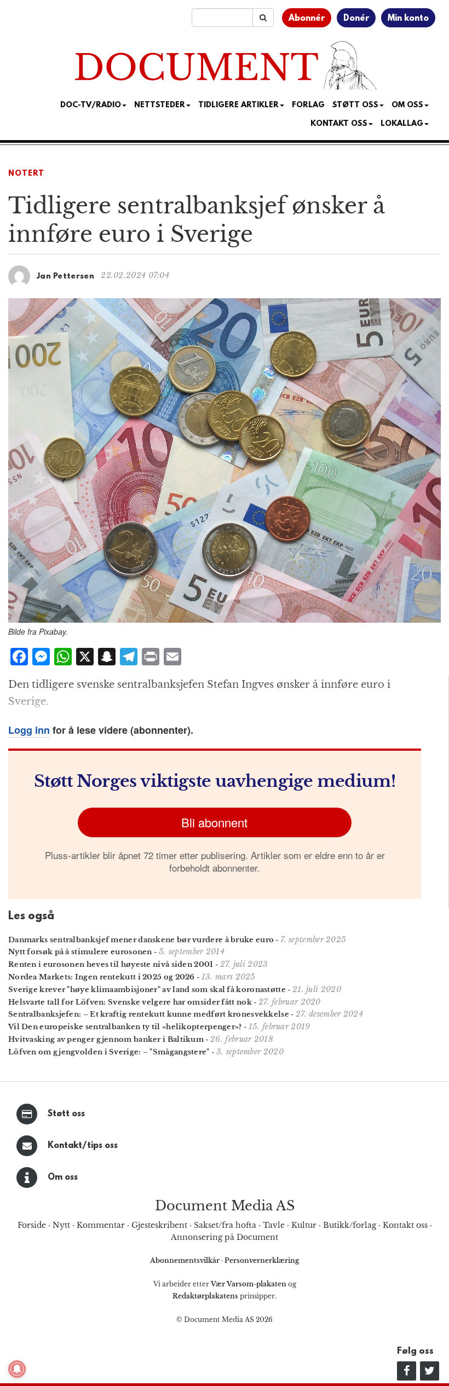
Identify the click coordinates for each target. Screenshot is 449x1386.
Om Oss (407, 105)
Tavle (274, 1225)
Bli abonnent (214, 822)
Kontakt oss (338, 124)
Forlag (308, 105)
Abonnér (307, 19)
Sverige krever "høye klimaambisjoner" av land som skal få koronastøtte (147, 989)
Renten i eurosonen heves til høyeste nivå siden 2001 (111, 964)
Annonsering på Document (224, 1237)
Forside (32, 1225)
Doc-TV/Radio (90, 105)
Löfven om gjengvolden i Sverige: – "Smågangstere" (109, 1052)
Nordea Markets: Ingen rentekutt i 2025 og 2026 (101, 977)
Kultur (303, 1225)
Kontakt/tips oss (83, 1146)
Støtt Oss (355, 105)
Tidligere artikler (238, 105)
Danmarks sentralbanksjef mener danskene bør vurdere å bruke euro (141, 939)
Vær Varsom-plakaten (248, 1284)
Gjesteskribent (159, 1225)
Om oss (63, 1177)
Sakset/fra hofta (225, 1225)
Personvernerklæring (262, 1260)
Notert (26, 173)
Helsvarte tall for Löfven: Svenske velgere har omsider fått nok (130, 1002)
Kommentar (101, 1225)
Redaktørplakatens (205, 1296)
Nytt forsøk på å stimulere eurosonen (80, 951)
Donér (356, 19)
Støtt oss (66, 1114)
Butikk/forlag (349, 1225)
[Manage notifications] (17, 1369)
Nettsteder (159, 105)
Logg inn (29, 730)
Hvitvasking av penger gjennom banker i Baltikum (106, 1039)
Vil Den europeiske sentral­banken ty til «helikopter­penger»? (125, 1026)
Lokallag (402, 124)
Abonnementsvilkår (185, 1260)
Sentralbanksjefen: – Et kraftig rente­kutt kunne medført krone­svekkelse (148, 1014)
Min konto (408, 19)
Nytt (61, 1225)
